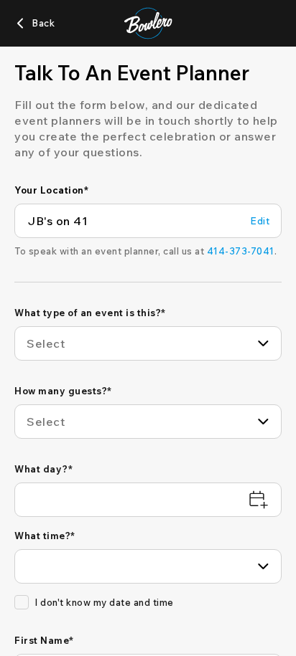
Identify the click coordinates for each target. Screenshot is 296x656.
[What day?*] (148, 500)
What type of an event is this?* (90, 312)
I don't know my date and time (104, 602)
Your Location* (51, 190)
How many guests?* (63, 390)
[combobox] (148, 343)
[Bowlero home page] (148, 23)
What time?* (44, 535)
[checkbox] (21, 602)
